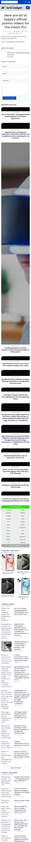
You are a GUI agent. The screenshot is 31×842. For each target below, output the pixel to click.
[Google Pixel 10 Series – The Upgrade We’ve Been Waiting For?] (6, 781)
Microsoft (22, 527)
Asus (22, 516)
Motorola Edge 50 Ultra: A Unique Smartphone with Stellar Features (20, 809)
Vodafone (22, 539)
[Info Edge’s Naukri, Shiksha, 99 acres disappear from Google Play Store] (6, 717)
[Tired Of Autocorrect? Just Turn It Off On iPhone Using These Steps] (6, 659)
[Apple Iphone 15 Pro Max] (23, 562)
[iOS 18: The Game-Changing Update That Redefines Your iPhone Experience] (6, 615)
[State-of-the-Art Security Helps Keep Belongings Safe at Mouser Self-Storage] (6, 758)
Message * (6, 80)
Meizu (8, 536)
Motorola (8, 513)
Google (8, 519)
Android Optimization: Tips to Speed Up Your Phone (21, 743)
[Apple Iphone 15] (7, 563)
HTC (8, 522)
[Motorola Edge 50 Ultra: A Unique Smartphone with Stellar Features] (6, 812)
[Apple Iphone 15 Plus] (23, 587)
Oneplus (8, 516)
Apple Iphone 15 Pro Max (23, 573)
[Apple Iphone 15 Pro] (7, 586)
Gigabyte (22, 542)
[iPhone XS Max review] (6, 802)
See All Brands (16, 545)
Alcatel (8, 539)
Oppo (22, 533)
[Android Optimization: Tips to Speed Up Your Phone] (6, 745)
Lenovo (23, 524)
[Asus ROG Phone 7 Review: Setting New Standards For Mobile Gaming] (6, 793)
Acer (8, 527)
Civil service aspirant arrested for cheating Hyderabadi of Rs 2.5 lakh (15, 500)
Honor (8, 533)
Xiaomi (8, 530)
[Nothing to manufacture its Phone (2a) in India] (15, 480)
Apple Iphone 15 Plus (23, 598)
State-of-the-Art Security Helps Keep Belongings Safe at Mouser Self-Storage (21, 754)
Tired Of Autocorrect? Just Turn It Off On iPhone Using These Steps (21, 657)
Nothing (23, 513)
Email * (5, 73)
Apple (22, 510)
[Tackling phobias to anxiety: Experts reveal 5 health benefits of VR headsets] (6, 646)
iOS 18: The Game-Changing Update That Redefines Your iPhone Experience (21, 611)
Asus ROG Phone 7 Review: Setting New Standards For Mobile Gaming (22, 791)
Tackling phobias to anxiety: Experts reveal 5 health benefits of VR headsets (21, 645)
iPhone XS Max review (22, 801)
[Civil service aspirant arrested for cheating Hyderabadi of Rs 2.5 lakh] (15, 493)
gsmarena (12, 33)
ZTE (8, 542)
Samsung (8, 510)
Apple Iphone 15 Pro (7, 596)
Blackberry (22, 536)
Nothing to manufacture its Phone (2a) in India (15, 486)
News (19, 31)
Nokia (8, 524)
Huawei (23, 522)
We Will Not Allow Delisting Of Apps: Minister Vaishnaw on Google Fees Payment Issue (21, 729)
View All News (15, 768)
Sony (22, 519)
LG (22, 530)
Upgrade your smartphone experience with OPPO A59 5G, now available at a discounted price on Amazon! (21, 629)
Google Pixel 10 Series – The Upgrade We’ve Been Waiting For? (22, 779)
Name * (5, 66)
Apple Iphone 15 (8, 573)
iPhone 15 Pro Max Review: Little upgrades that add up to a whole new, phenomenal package (21, 824)
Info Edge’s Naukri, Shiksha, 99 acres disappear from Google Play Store (20, 715)
